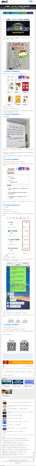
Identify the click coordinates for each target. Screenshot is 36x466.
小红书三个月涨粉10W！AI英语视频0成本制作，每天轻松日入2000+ (15, 447)
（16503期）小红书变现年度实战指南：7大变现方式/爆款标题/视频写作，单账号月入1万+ (20, 402)
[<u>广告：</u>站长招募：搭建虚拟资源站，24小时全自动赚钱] (18, 362)
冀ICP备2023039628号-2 (18, 463)
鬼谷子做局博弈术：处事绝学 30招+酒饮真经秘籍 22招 (15, 415)
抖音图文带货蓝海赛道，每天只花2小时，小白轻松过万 (13, 442)
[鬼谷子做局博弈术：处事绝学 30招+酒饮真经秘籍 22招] (4, 416)
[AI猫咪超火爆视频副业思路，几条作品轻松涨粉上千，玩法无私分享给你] (7, 392)
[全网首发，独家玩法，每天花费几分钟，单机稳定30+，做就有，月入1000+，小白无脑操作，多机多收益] (4, 413)
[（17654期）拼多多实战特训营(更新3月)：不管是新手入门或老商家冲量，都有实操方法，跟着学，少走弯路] (4, 406)
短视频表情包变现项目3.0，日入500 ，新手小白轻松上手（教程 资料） (17, 428)
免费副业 (5, 3)
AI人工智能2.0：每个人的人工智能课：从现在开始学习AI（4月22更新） (17, 421)
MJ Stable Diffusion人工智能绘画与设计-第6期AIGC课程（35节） (15, 443)
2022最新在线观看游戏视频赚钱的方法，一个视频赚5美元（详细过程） (17, 408)
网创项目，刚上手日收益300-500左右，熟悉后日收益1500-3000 (14, 451)
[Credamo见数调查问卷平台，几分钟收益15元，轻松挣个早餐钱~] (7, 382)
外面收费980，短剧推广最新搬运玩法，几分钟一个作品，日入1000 (15, 452)
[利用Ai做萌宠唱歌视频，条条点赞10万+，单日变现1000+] (4, 432)
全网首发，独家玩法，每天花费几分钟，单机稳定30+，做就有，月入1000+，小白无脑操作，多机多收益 (20, 412)
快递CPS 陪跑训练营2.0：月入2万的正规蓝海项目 (14, 424)
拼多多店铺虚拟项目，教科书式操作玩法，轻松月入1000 (13, 454)
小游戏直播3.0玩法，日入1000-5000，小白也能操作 (14, 418)
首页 (2, 3)
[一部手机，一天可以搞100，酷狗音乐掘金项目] (18, 382)
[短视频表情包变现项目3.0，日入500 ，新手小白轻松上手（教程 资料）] (4, 429)
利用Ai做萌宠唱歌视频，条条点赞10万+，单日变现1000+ (15, 431)
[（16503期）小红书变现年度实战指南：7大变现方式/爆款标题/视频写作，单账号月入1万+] (4, 403)
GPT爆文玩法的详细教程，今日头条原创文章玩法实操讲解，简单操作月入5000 (17, 449)
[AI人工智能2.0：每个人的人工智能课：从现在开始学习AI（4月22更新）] (4, 422)
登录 (31, 1)
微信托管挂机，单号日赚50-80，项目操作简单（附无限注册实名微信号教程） (17, 440)
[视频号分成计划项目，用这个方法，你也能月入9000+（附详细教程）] (29, 382)
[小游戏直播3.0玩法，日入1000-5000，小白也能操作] (4, 419)
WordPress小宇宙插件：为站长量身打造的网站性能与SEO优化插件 (15, 438)
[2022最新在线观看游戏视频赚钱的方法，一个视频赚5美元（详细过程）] (4, 409)
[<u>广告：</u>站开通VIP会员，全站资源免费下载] (18, 13)
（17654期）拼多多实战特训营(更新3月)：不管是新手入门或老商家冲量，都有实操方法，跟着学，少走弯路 (20, 406)
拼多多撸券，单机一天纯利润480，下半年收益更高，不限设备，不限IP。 (16, 445)
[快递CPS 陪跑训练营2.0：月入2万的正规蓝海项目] (4, 426)
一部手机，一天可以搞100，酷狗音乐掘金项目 (17, 386)
